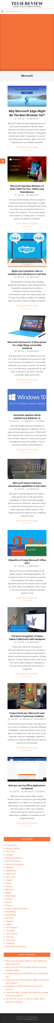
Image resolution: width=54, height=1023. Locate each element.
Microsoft (35, 119)
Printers (9, 899)
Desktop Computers (14, 858)
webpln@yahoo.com (30, 1019)
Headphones (11, 870)
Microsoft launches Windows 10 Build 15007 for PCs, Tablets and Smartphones (27, 189)
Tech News (40, 421)
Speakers (9, 921)
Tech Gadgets (40, 719)
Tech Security (11, 934)
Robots (9, 902)
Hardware (10, 867)
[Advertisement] (27, 42)
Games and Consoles (14, 864)
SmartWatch (11, 912)
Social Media (11, 915)
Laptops (9, 886)
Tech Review (33, 1017)
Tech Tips (10, 937)
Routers (9, 905)
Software (10, 918)
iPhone (8, 883)
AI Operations (11, 845)
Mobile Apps (11, 896)
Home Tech (10, 877)
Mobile (8, 893)
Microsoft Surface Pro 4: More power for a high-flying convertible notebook (27, 345)
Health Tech (11, 874)
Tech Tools (10, 940)
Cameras (9, 855)
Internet (9, 880)
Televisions (10, 943)
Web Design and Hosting (16, 946)
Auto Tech (10, 852)
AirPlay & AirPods (13, 848)
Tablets (9, 924)
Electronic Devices (13, 861)
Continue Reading (27, 147)
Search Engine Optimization (17, 908)
